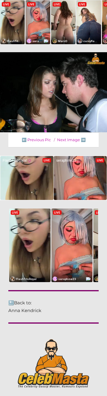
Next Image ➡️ (71, 139)
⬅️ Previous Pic (36, 139)
